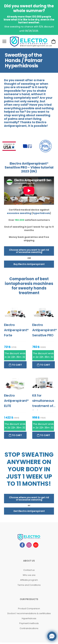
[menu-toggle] (4, 41)
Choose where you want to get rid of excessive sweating (29, 251)
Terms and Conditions (29, 585)
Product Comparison (29, 608)
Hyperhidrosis (29, 618)
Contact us (29, 570)
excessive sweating (19, 213)
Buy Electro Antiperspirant (29, 264)
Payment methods (29, 623)
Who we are (29, 575)
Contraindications (29, 628)
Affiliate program (29, 579)
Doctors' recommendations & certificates (29, 613)
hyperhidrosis (41, 213)
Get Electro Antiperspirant (29, 511)
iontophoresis (18, 283)
